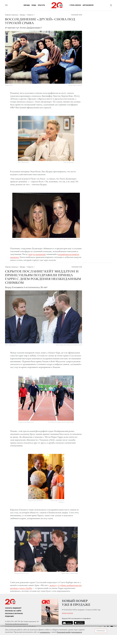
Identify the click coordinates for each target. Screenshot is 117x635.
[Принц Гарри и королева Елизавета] (46, 476)
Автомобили (88, 5)
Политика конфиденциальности (16, 624)
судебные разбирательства (69, 585)
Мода (34, 5)
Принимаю (100, 631)
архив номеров (67, 613)
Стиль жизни (75, 5)
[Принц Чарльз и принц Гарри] (46, 549)
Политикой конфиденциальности (69, 632)
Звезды (26, 5)
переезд (53, 585)
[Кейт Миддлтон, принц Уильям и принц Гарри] (46, 398)
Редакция (9, 616)
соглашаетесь (45, 632)
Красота (41, 5)
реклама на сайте (13, 611)
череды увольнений (36, 254)
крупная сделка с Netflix (21, 588)
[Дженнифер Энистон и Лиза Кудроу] (46, 215)
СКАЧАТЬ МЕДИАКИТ (13, 608)
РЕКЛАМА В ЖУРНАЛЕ (14, 613)
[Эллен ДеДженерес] (46, 138)
